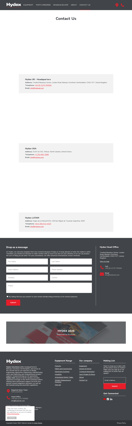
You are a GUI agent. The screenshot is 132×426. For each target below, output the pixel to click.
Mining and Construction (63, 369)
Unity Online (38, 423)
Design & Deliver (85, 369)
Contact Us (83, 380)
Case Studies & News (87, 375)
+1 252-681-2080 (42, 154)
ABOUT (74, 5)
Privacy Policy (121, 423)
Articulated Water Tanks (64, 377)
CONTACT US (85, 5)
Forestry (58, 366)
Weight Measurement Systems (63, 381)
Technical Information (87, 372)
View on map (104, 262)
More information (13, 414)
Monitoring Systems (62, 372)
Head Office (122, 5)
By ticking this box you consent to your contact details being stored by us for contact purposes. (43, 297)
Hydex (13, 5)
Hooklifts (58, 375)
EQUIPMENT (28, 5)
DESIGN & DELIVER (60, 5)
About (81, 377)
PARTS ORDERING (43, 5)
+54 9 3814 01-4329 (43, 224)
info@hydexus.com (37, 157)
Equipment (83, 366)
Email (112, 274)
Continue (12, 418)
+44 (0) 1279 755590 (43, 85)
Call (113, 267)
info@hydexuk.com (37, 88)
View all (58, 385)
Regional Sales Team (117, 5)
